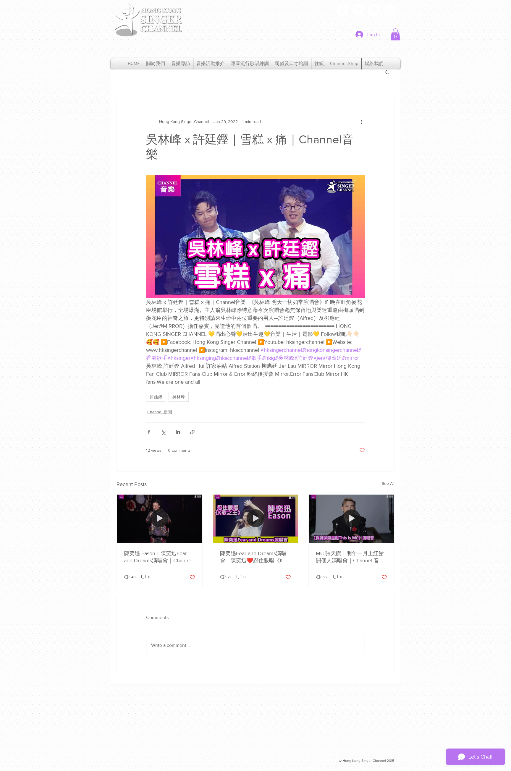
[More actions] (361, 121)
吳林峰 (178, 396)
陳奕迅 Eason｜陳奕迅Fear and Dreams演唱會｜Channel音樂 (158, 557)
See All (388, 483)
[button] (395, 34)
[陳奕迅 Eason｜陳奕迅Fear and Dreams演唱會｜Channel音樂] (159, 518)
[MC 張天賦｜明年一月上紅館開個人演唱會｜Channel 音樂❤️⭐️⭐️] (351, 518)
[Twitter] (358, 9)
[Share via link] (192, 432)
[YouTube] (374, 9)
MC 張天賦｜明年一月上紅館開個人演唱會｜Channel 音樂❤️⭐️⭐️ (350, 557)
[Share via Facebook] (149, 432)
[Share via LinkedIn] (178, 432)
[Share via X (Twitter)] (163, 432)
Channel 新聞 (159, 411)
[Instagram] (389, 9)
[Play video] (255, 236)
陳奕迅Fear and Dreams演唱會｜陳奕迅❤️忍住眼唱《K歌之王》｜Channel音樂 (254, 557)
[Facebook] (342, 9)
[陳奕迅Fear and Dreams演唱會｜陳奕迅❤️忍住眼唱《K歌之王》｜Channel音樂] (255, 518)
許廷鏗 (156, 396)
